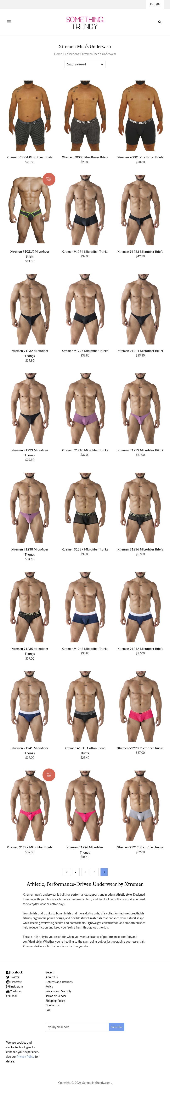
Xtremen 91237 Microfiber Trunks (85, 549)
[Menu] (8, 22)
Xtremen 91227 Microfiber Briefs (29, 847)
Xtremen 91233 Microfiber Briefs (140, 251)
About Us (52, 977)
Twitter (14, 977)
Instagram (16, 986)
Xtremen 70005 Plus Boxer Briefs (85, 157)
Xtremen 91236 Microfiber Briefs (140, 549)
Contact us (53, 1005)
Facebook (16, 972)
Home (58, 54)
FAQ (48, 1010)
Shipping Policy (55, 1000)
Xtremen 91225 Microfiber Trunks (85, 351)
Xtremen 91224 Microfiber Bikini (140, 351)
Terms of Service (56, 996)
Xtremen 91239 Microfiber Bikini (140, 450)
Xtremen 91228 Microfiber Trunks (140, 748)
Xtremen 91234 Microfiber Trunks (85, 251)
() (155, 4)
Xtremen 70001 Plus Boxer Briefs (140, 157)
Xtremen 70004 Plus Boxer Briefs (30, 157)
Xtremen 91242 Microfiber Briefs (140, 648)
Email (13, 996)
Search (50, 972)
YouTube (15, 991)
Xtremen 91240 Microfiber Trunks (85, 450)
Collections (72, 54)
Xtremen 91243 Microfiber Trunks (85, 648)
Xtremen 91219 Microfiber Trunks (140, 847)
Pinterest (16, 982)
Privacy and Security (59, 991)
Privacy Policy (25, 1056)
